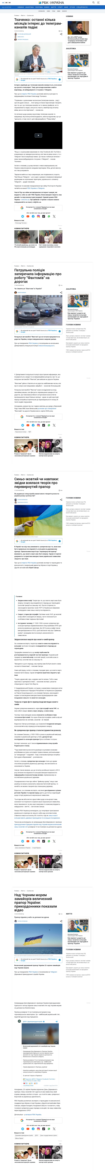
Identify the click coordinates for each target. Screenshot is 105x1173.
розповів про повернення (47, 408)
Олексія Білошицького (46, 346)
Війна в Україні (19, 1138)
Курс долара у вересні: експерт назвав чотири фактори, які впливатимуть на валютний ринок (78, 337)
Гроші (53, 11)
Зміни (58, 11)
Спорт (60, 7)
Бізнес (46, 7)
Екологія (64, 11)
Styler (72, 7)
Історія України (36, 847)
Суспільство (41, 11)
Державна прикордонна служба (24, 1135)
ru (10, 2)
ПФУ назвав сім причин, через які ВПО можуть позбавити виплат (78, 351)
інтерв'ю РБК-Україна (29, 563)
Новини (21, 7)
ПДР (29, 432)
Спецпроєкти (82, 7)
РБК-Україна (33, 343)
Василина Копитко (73, 69)
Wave (66, 7)
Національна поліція (20, 432)
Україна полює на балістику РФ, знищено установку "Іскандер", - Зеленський (76, 330)
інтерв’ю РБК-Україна (29, 94)
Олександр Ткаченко (21, 223)
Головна (16, 15)
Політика (39, 7)
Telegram (53, 972)
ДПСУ (36, 1135)
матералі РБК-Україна (33, 1115)
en (6, 2)
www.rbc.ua (25, 200)
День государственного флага (48, 1135)
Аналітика (29, 7)
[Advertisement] (38, 360)
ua (3, 2)
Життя (53, 7)
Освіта (48, 11)
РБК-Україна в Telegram (35, 188)
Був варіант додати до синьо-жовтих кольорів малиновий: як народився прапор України (78, 75)
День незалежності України (22, 847)
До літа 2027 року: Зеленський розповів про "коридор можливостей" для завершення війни (78, 39)
